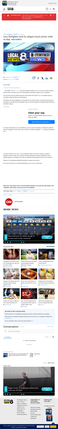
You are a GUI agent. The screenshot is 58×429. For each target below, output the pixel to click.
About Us (25, 405)
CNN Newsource (8, 77)
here (32, 321)
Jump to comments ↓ (8, 195)
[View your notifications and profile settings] (53, 336)
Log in (48, 326)
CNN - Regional (17, 191)
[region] (29, 344)
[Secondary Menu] (5, 9)
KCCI (15, 90)
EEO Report (20, 400)
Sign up (52, 326)
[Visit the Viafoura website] (51, 362)
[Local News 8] (12, 9)
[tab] (7, 337)
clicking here (8, 318)
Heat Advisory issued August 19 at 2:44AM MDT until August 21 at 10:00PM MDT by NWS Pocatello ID (32, 16)
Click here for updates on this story (11, 87)
